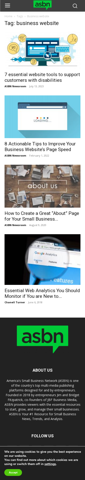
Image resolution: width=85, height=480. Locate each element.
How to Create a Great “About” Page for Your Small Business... (42, 216)
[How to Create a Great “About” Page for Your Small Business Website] (42, 186)
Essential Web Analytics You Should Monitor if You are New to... (42, 293)
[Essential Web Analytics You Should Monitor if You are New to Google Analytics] (42, 259)
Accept (13, 472)
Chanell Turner (15, 302)
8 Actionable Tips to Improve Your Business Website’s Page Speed (40, 146)
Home (8, 16)
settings (50, 464)
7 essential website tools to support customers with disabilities (42, 77)
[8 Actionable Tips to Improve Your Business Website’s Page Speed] (42, 116)
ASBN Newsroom (15, 86)
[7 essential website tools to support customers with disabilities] (42, 50)
